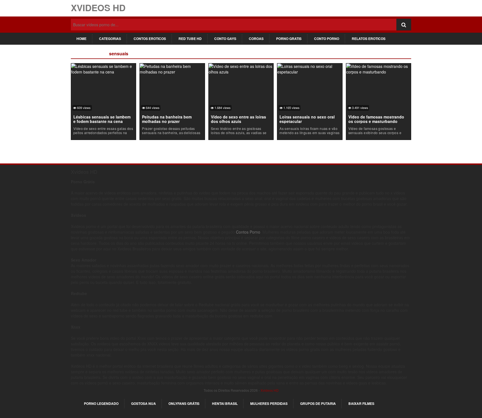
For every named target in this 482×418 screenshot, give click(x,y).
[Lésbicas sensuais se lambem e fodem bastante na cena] (103, 68)
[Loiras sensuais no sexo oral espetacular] (309, 68)
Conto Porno (326, 38)
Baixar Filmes (361, 403)
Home (81, 38)
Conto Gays (225, 38)
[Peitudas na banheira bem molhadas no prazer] (172, 68)
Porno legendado (101, 403)
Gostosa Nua (143, 403)
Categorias (110, 38)
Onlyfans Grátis (183, 403)
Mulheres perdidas (269, 403)
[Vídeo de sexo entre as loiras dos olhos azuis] (241, 68)
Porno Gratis (289, 38)
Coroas (256, 38)
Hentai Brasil (225, 403)
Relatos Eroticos (368, 38)
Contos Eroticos (150, 38)
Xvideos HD (98, 7)
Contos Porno (248, 232)
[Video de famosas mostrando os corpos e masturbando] (378, 68)
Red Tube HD (190, 38)
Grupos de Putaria (318, 403)
